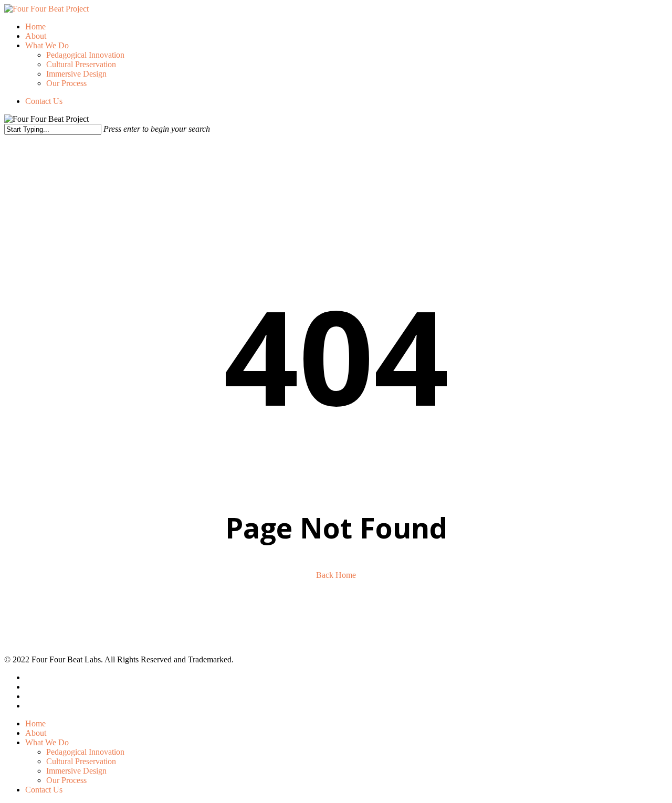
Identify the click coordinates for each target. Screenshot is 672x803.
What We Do (47, 742)
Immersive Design (76, 770)
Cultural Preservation (81, 761)
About (35, 732)
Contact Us (43, 789)
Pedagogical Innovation (85, 751)
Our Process (66, 780)
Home (35, 723)
